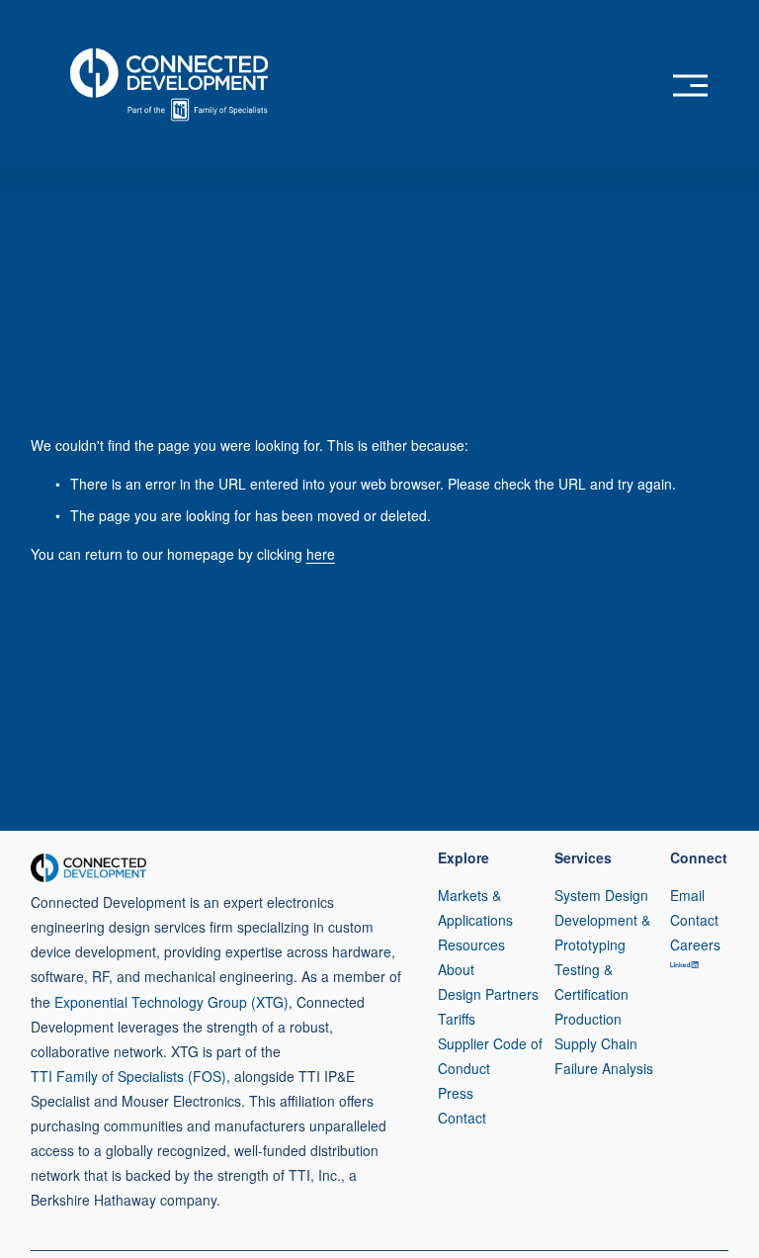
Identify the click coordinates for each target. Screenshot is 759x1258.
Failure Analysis (603, 1068)
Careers (695, 944)
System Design (601, 895)
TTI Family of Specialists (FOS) (128, 1076)
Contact (462, 1117)
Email (687, 895)
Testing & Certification (591, 981)
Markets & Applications (475, 907)
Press (455, 1093)
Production (588, 1019)
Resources (471, 944)
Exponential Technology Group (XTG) (171, 1002)
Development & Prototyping (602, 932)
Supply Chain (595, 1043)
